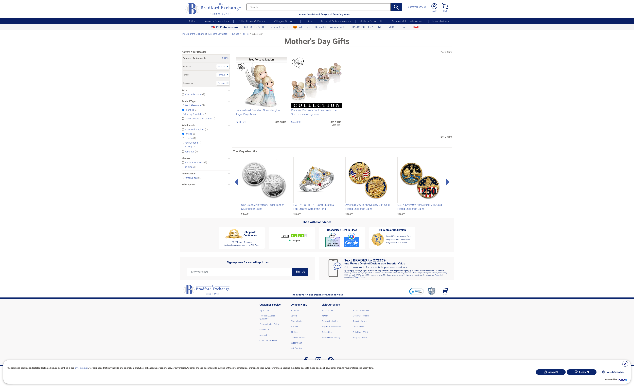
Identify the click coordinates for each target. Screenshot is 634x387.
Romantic (189, 151)
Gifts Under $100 (254, 27)
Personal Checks (280, 27)
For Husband (191, 142)
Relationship (188, 125)
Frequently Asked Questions (267, 317)
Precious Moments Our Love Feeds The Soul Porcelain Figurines (313, 112)
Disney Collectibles (361, 315)
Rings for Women (360, 321)
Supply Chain (296, 342)
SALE (416, 27)
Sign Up (300, 271)
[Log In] (434, 6)
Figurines (189, 109)
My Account (265, 310)
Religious (189, 166)
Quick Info (241, 122)
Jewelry (325, 315)
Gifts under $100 (193, 94)
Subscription (188, 184)
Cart (445, 11)
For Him (188, 138)
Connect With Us (298, 337)
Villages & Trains (285, 21)
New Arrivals (440, 21)
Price (184, 90)
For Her (188, 133)
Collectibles (327, 332)
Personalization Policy (269, 324)
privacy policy (81, 367)
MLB (391, 27)
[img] (445, 290)
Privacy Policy (359, 277)
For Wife (188, 147)
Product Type (189, 101)
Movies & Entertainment (408, 21)
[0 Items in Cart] (445, 6)
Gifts (192, 21)
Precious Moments (194, 162)
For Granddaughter (194, 129)
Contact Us (264, 329)
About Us (295, 310)
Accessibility (265, 335)
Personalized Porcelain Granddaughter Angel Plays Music (258, 112)
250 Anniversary (227, 27)
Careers (294, 315)
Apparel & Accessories (336, 21)
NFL (380, 27)
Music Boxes (358, 326)
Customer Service (417, 7)
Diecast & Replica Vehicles (330, 27)
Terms (437, 275)
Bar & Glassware (192, 105)
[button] (416, 291)
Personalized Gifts (329, 321)
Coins (308, 21)
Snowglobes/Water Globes (198, 118)
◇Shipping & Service (268, 340)
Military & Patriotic (371, 21)
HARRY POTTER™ (362, 27)
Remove (221, 66)
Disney (404, 27)
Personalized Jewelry (331, 337)
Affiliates (294, 326)
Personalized (188, 173)
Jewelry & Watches (216, 21)
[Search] (396, 7)
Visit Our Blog (296, 348)
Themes (186, 158)
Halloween (304, 27)
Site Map (294, 332)
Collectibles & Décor (251, 21)
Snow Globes (327, 310)
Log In (434, 11)
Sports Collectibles (361, 310)
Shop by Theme (360, 337)
